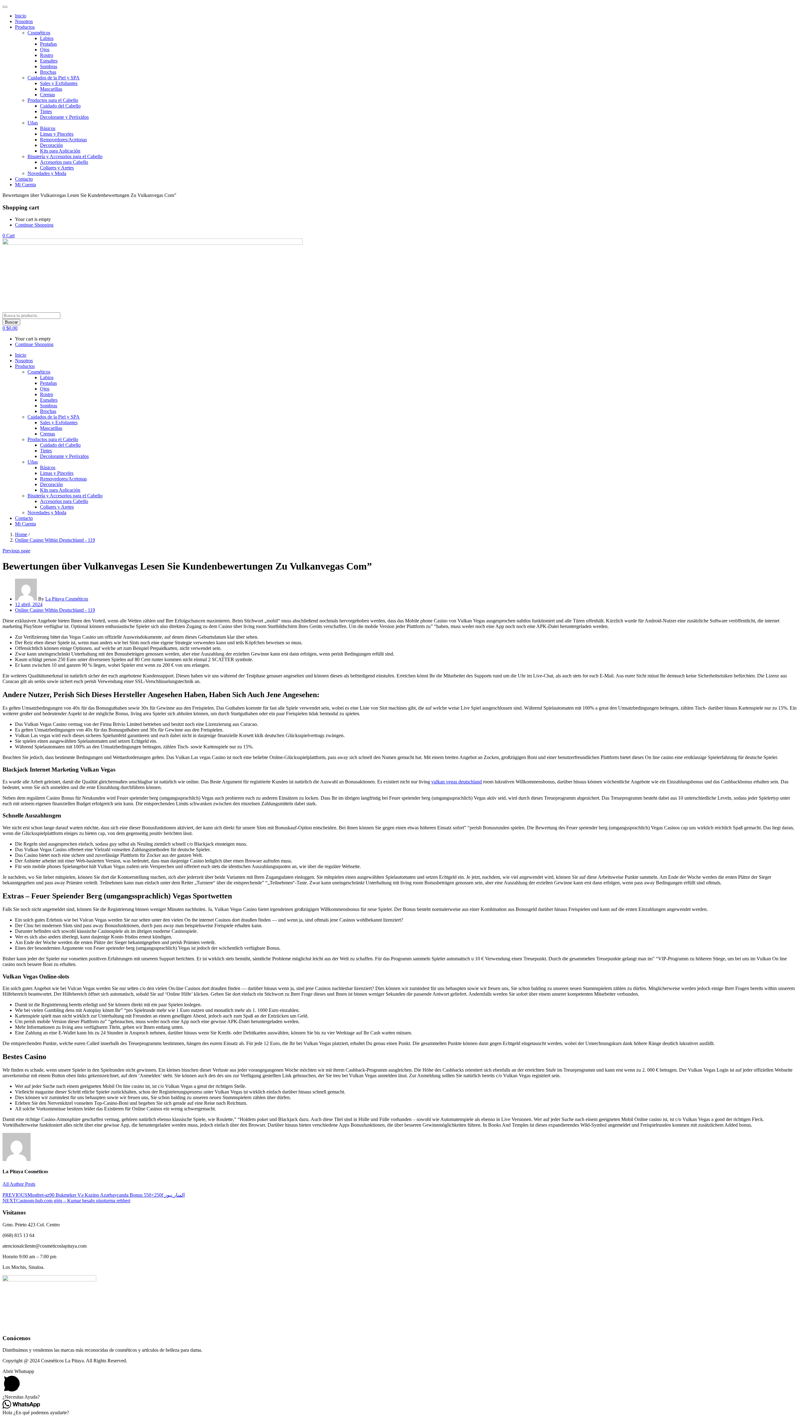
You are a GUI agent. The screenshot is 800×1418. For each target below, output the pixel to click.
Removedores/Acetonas (63, 139)
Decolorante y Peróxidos (64, 117)
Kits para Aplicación (60, 150)
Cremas (47, 94)
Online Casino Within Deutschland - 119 (55, 540)
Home (21, 534)
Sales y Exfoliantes (59, 83)
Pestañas (48, 44)
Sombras (48, 66)
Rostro (46, 55)
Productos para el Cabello (53, 100)
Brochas (48, 72)
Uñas (33, 122)
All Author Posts (18, 1184)
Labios (46, 38)
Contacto (24, 179)
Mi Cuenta (25, 184)
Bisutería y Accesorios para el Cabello (65, 156)
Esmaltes (49, 60)
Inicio (20, 15)
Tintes (46, 111)
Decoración (51, 145)
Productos (25, 27)
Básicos (47, 128)
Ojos (44, 49)
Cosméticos (39, 32)
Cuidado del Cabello (60, 105)
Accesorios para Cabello (64, 162)
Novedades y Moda (47, 173)
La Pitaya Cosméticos (66, 598)
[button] (8, 235)
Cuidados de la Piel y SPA (54, 77)
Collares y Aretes (57, 167)
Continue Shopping (34, 225)
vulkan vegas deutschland (456, 781)
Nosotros (24, 21)
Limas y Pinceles (56, 134)
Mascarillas (51, 89)
